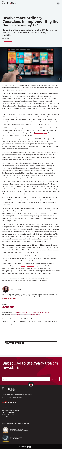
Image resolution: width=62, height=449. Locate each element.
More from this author (9, 298)
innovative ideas (42, 263)
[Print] (11, 307)
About (4, 408)
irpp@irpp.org (18, 397)
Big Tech (13, 314)
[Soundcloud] (11, 402)
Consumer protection (29, 312)
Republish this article (9, 327)
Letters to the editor (8, 414)
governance (30, 266)
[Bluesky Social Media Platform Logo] (6, 402)
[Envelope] (8, 307)
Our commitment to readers (10, 410)
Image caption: (60, 79)
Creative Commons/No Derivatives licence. (32, 321)
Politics (38, 314)
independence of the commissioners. (15, 149)
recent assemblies (36, 166)
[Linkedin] (6, 307)
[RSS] (16, 402)
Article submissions (8, 412)
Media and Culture (43, 312)
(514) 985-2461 (7, 397)
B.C (23, 163)
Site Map (26, 423)
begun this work (25, 141)
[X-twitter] (13, 307)
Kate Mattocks (8, 41)
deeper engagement (30, 114)
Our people (5, 419)
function (40, 133)
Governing (32, 314)
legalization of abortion (10, 173)
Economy (26, 314)
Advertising (5, 417)
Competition (17, 312)
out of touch (41, 155)
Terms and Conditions (17, 423)
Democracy (19, 314)
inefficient (52, 155)
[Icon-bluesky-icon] (3, 307)
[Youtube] (8, 402)
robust (23, 266)
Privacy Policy (6, 423)
